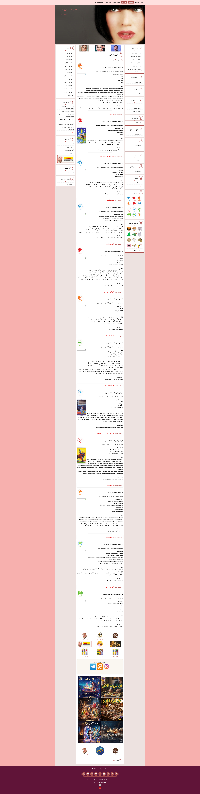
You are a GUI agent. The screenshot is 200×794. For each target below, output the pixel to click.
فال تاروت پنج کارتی (68, 72)
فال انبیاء (139, 93)
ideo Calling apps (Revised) (68, 111)
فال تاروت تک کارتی (68, 63)
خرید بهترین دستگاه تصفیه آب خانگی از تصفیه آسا (67, 107)
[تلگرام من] (112, 774)
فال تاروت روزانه (69, 53)
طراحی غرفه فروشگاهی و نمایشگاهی (68, 128)
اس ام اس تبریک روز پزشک (135, 53)
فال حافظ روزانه (69, 147)
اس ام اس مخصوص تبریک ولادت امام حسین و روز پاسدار (135, 70)
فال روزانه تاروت (69, 9)
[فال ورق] (89, 732)
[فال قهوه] (112, 710)
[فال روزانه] (89, 688)
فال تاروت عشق (69, 85)
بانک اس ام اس (117, 2)
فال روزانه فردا (69, 184)
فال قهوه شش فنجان (137, 111)
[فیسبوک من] (108, 774)
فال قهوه (139, 105)
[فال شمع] (89, 710)
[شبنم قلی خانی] (84, 49)
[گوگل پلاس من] (91, 774)
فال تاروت (131, 2)
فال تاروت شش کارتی (68, 76)
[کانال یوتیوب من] (87, 774)
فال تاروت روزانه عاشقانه (67, 89)
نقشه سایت (94, 782)
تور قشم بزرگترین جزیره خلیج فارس (67, 120)
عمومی (114, 760)
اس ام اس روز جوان (137, 66)
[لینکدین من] (83, 774)
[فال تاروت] (112, 688)
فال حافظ (137, 2)
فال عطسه (70, 172)
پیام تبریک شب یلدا (69, 153)
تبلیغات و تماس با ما (99, 2)
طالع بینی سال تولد (137, 250)
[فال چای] (112, 732)
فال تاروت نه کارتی (69, 79)
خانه (142, 2)
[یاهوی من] (116, 774)
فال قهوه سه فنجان (137, 108)
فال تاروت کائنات (69, 59)
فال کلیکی (139, 160)
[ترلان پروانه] (100, 49)
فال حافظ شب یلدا (69, 150)
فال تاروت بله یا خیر (68, 92)
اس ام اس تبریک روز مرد (136, 56)
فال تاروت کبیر (69, 56)
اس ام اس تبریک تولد (136, 59)
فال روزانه (124, 2)
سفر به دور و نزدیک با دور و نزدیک (65, 124)
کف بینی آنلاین (138, 123)
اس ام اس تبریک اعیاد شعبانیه (135, 63)
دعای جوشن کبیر (137, 145)
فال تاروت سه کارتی (68, 66)
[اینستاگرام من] (104, 774)
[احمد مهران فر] (116, 49)
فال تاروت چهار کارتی (68, 69)
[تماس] (100, 774)
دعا (140, 149)
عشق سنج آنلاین (137, 171)
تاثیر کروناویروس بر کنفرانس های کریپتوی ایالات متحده (66, 115)
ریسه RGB (139, 183)
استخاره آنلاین (108, 2)
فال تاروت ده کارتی (69, 82)
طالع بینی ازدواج (138, 134)
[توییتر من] (96, 774)
